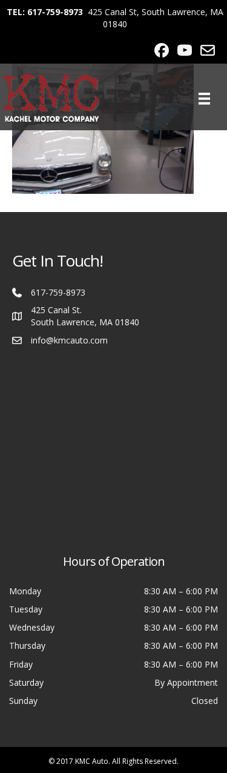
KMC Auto (91, 761)
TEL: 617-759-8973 (45, 12)
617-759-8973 (58, 292)
